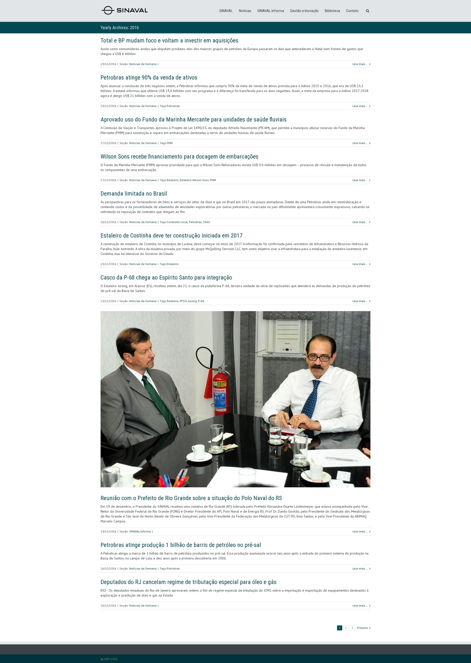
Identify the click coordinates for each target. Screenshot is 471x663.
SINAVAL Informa (270, 11)
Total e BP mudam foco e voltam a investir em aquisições (169, 40)
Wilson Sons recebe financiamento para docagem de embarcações (179, 156)
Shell (206, 222)
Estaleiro (173, 180)
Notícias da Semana (143, 64)
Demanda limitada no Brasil (134, 193)
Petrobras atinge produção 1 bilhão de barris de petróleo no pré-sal (181, 545)
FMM (170, 143)
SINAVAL (226, 11)
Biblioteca (332, 11)
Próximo (362, 628)
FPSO (183, 301)
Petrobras (173, 106)
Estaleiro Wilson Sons (194, 180)
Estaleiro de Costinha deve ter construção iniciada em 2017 (172, 235)
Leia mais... (360, 64)
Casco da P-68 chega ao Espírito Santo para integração (166, 277)
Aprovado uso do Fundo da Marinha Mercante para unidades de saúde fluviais (194, 119)
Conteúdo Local (177, 222)
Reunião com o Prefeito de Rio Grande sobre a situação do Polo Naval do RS (191, 498)
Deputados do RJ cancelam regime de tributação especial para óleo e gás (188, 582)
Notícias (245, 11)
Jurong (192, 301)
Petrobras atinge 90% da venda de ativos (149, 77)
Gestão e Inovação (304, 11)
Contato (352, 11)
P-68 (201, 301)
